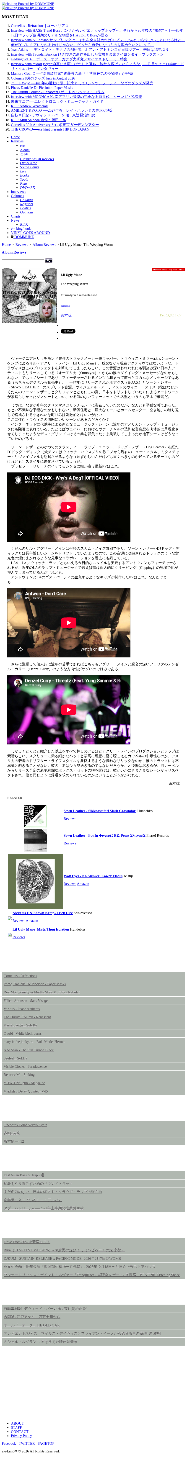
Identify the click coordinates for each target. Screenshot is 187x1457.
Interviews (18, 192)
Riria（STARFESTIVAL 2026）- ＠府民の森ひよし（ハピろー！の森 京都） (64, 1250)
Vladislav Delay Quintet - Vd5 (26, 1091)
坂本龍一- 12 (14, 1141)
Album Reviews (44, 244)
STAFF (16, 1427)
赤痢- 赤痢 (12, 1133)
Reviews (17, 141)
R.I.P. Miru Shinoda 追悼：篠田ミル (38, 120)
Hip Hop (173, 269)
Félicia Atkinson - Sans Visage (26, 1001)
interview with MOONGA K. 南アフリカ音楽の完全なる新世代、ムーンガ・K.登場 (76, 97)
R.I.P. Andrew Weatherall (29, 106)
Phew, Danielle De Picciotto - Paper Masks (42, 88)
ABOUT (17, 1423)
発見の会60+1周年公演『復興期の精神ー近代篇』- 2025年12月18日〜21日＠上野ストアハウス (80, 1267)
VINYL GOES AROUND (30, 233)
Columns (17, 196)
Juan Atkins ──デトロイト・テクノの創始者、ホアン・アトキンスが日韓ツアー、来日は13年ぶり (90, 49)
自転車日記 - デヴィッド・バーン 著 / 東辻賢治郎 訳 (53, 115)
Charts (15, 216)
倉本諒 (66, 315)
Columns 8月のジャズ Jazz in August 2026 (43, 78)
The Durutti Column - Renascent (27, 1017)
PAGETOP (46, 1443)
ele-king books (21, 229)
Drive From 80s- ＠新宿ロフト (27, 1242)
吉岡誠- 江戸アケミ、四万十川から (32, 1317)
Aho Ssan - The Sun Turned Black (29, 1050)
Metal (181, 269)
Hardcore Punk (160, 269)
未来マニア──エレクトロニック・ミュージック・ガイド (57, 101)
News (15, 220)
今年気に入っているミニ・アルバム (33, 1200)
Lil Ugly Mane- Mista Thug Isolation (41, 929)
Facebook (9, 1443)
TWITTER (27, 1443)
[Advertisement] (93, 1386)
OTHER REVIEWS (24, 1295)
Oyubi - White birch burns (23, 1033)
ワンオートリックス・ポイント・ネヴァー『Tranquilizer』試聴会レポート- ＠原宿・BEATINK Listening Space (92, 1275)
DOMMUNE (23, 237)
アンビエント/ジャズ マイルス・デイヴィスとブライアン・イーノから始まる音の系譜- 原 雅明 (82, 1333)
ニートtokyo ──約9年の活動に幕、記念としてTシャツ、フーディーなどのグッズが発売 (82, 83)
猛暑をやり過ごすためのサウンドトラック (38, 1183)
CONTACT (20, 1432)
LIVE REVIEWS (21, 1229)
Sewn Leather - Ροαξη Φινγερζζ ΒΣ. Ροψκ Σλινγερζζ (104, 835)
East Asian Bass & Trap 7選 (24, 1175)
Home (15, 137)
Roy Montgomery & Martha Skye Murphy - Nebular (42, 992)
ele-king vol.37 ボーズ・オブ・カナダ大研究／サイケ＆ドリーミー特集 (69, 59)
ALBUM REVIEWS (24, 963)
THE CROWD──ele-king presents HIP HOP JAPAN (50, 129)
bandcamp (65, 306)
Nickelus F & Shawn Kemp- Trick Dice (43, 913)
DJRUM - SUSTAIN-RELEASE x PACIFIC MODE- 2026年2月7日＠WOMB (62, 1258)
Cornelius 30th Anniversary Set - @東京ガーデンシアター (55, 125)
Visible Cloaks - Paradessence (25, 1066)
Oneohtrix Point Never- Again (25, 1125)
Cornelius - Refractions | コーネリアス (40, 26)
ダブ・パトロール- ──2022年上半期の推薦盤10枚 (44, 1208)
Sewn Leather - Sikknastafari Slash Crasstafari (100, 811)
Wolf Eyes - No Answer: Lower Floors (93, 876)
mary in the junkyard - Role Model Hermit (34, 1042)
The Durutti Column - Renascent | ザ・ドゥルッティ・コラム (57, 92)
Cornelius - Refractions (20, 976)
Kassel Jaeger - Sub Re (20, 1025)
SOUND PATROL (22, 1162)
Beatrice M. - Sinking (19, 1075)
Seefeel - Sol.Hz (15, 1058)
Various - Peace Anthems (22, 1009)
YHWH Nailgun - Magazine (24, 1083)
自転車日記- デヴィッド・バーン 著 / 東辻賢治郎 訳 (45, 1309)
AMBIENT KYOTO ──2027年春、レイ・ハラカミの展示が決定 (62, 110)
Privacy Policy (21, 1436)
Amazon (83, 884)
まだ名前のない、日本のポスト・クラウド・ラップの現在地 (53, 1192)
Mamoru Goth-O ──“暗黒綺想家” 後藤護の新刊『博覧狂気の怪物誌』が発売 (72, 73)
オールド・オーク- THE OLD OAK (32, 1325)
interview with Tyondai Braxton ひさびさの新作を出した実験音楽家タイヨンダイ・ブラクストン (87, 54)
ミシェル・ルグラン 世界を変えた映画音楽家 (41, 1342)
